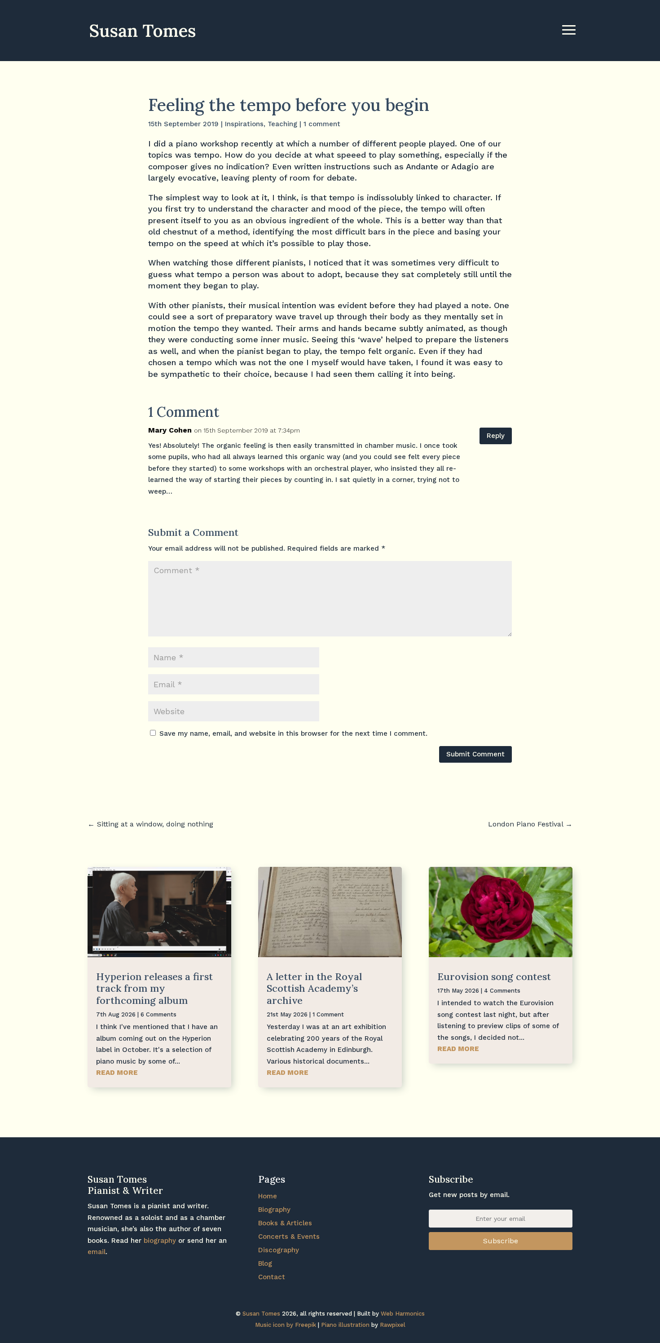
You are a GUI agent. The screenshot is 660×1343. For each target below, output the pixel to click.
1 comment (322, 124)
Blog (265, 1263)
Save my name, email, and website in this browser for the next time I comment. (293, 733)
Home (267, 1196)
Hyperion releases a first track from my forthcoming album (154, 988)
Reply (496, 436)
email (97, 1252)
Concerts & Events (289, 1237)
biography (160, 1241)
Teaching (282, 124)
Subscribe (500, 1241)
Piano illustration (345, 1324)
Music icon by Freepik (285, 1324)
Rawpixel (392, 1324)
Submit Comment (475, 754)
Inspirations (244, 124)
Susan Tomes (261, 1313)
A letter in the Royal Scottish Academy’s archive (314, 988)
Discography (278, 1250)
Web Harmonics (403, 1313)
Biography (274, 1210)
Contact (271, 1277)
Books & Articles (285, 1223)
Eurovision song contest (494, 976)
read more (117, 1073)
